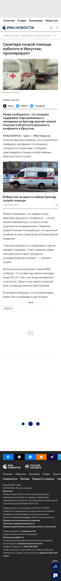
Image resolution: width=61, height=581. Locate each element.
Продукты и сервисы (43, 479)
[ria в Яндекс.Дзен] (19, 457)
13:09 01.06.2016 (11, 35)
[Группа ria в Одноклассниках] (41, 457)
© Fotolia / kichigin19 (11, 92)
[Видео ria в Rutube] (52, 457)
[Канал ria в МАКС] (8, 457)
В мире (46, 474)
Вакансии (8, 491)
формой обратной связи (30, 543)
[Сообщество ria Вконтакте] (30, 457)
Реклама (24, 479)
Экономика (34, 474)
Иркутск (8, 308)
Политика (7, 474)
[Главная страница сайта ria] (18, 28)
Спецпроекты (10, 479)
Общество (20, 474)
